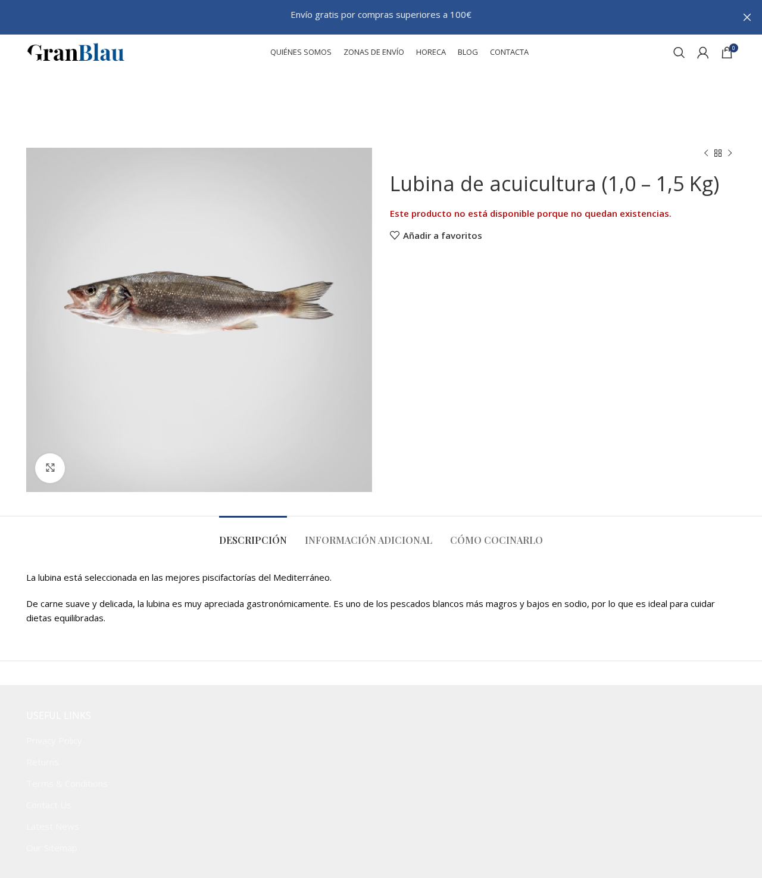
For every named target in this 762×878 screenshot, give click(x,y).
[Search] (679, 52)
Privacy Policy (54, 740)
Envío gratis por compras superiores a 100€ (381, 14)
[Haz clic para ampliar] (50, 468)
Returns (42, 762)
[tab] (253, 534)
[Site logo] (76, 51)
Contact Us (48, 805)
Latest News (52, 826)
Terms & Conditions (67, 783)
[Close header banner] (747, 17)
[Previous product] (706, 154)
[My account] (703, 52)
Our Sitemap (51, 848)
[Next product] (730, 154)
